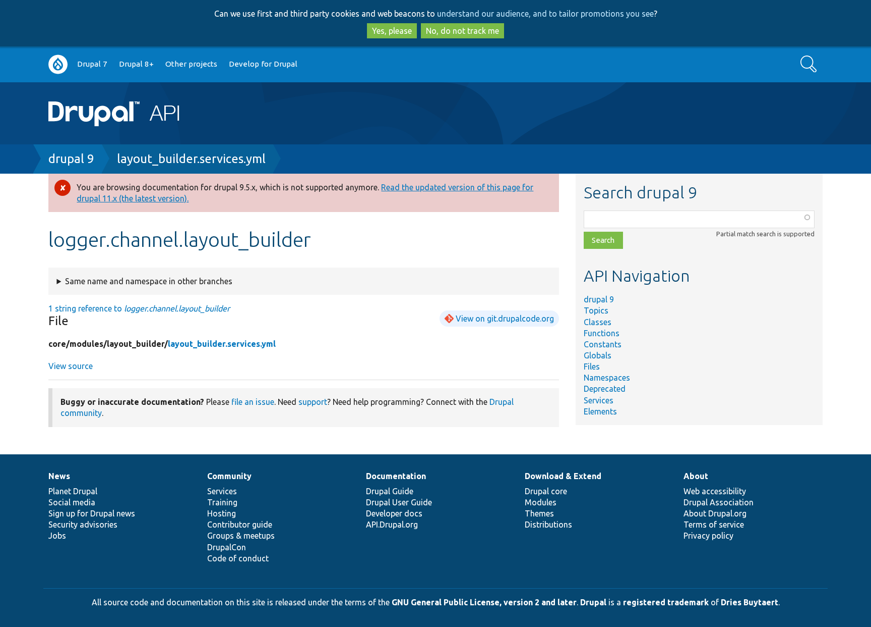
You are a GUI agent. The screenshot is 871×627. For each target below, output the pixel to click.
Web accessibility (714, 491)
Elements (600, 411)
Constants (602, 344)
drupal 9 (71, 159)
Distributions (548, 524)
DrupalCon (226, 547)
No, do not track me (462, 30)
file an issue (252, 401)
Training (222, 502)
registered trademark (666, 602)
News (59, 476)
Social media (71, 502)
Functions (601, 333)
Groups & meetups (241, 535)
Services (598, 400)
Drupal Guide (389, 491)
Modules (540, 502)
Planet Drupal (72, 491)
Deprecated (605, 388)
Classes (597, 322)
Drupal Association (718, 502)
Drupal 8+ (136, 64)
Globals (597, 355)
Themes (539, 513)
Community (229, 476)
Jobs (57, 535)
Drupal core (546, 491)
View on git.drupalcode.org (505, 318)
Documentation (396, 476)
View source (70, 366)
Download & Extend (563, 476)
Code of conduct (238, 558)
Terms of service (713, 524)
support (312, 401)
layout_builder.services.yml (191, 159)
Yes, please (392, 30)
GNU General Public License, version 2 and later (484, 602)
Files (592, 366)
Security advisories (82, 524)
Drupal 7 (92, 64)
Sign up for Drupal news (91, 513)
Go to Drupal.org (58, 64)
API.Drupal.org (392, 524)
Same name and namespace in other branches (148, 281)
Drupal (593, 602)
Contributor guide (239, 524)
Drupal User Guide (399, 502)
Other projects (191, 64)
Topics (596, 310)
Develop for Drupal (263, 64)
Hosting (221, 513)
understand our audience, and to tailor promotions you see (545, 13)
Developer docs (394, 513)
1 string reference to (139, 308)
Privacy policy (708, 535)
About (695, 476)
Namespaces (607, 377)
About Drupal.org (714, 513)
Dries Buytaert (749, 602)
